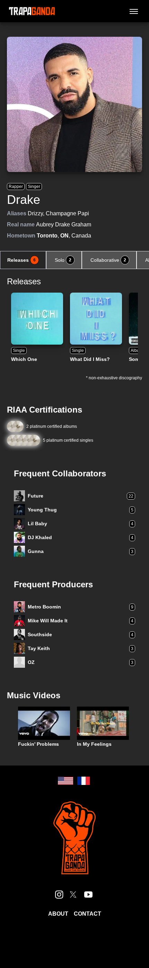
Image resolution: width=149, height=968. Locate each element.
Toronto (47, 236)
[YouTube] (88, 894)
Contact (87, 914)
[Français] (83, 781)
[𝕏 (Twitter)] (73, 894)
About (58, 914)
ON (64, 236)
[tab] (23, 260)
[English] (65, 781)
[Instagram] (59, 894)
